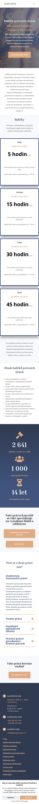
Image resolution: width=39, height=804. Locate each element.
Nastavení (10, 797)
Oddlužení (19, 544)
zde (27, 801)
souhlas (9, 790)
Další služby (7, 774)
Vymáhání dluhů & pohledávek (14, 771)
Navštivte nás (14, 696)
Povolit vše (28, 797)
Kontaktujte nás (19, 55)
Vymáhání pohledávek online (19, 534)
